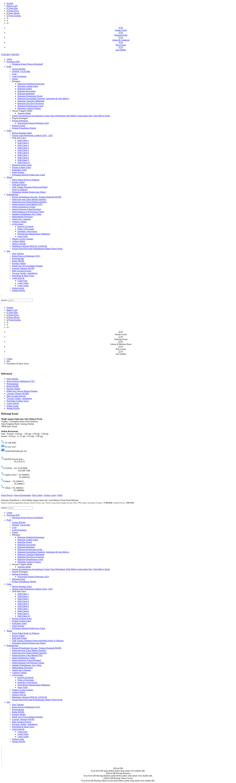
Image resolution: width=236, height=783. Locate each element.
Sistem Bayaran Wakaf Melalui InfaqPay (29, 202)
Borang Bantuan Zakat (22, 133)
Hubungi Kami (18, 125)
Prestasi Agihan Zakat (21, 167)
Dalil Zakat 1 (23, 140)
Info (8, 251)
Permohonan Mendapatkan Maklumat (33, 234)
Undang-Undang (19, 221)
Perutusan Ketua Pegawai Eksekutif (27, 64)
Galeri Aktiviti (18, 278)
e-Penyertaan (17, 224)
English (10, 3)
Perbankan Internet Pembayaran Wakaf (29, 192)
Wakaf (9, 177)
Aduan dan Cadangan (21, 219)
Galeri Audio (23, 285)
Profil (9, 66)
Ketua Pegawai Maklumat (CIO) (26, 256)
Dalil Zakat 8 (23, 157)
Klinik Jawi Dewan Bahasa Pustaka (27, 266)
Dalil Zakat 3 (23, 145)
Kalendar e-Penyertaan (27, 231)
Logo (14, 74)
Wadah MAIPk (18, 290)
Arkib (59, 495)
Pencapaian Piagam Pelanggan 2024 (33, 123)
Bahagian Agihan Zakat (27, 86)
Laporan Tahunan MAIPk (23, 268)
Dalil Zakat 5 (23, 150)
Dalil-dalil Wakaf (19, 184)
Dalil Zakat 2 (23, 143)
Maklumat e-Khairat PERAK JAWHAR (29, 246)
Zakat (9, 130)
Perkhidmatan (12, 194)
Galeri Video (23, 283)
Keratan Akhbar (19, 263)
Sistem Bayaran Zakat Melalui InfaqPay (29, 199)
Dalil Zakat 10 (23, 162)
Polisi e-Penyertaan (25, 229)
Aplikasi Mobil (18, 241)
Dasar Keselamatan (22, 495)
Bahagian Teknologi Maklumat (30, 101)
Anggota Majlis (24, 113)
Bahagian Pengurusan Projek (29, 96)
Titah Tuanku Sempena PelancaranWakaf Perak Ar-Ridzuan (38, 640)
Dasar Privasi (7, 495)
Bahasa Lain (12, 6)
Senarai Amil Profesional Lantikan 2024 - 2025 (32, 135)
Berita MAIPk (18, 261)
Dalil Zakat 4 (23, 148)
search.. (4, 300)
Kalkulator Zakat (19, 170)
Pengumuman (18, 258)
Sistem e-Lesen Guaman (22, 239)
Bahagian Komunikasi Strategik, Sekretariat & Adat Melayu (43, 98)
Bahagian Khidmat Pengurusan (30, 84)
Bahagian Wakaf (24, 89)
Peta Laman (37, 495)
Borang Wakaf (18, 182)
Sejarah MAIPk (19, 69)
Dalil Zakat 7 (23, 155)
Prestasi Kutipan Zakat (22, 165)
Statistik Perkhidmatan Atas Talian (27, 214)
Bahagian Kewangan (26, 91)
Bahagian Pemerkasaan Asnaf (30, 106)
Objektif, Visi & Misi (21, 71)
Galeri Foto (22, 280)
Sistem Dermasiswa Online (23, 207)
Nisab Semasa (18, 172)
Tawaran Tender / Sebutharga (24, 273)
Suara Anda (22, 236)
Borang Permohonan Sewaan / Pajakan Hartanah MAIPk (36, 197)
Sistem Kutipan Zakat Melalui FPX (27, 204)
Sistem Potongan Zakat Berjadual (26, 209)
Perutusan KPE (13, 61)
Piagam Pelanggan (20, 120)
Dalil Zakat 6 (23, 152)
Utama (9, 59)
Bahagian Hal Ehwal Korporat (30, 103)
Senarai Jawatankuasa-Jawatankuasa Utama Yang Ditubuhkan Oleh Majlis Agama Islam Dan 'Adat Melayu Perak (61, 116)
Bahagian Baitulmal (26, 93)
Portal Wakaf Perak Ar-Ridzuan (25, 180)
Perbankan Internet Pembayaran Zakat (28, 175)
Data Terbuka (18, 253)
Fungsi (15, 79)
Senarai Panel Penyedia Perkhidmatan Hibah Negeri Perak (37, 248)
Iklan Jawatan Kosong (21, 271)
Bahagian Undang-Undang (29, 108)
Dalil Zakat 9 (23, 160)
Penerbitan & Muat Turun (23, 276)
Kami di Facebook (25, 226)
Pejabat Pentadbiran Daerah (24, 128)
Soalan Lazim (18, 288)
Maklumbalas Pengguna (22, 216)
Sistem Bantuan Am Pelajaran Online (28, 212)
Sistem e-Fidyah (19, 244)
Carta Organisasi (19, 76)
